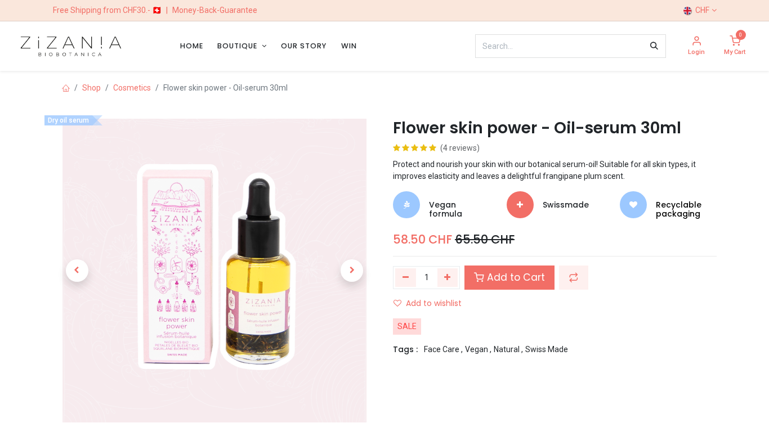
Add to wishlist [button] (434, 303)
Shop (91, 87)
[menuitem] (192, 46)
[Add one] (447, 277)
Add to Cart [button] (514, 277)
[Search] (654, 46)
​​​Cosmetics (132, 87)
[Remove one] (405, 277)
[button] (77, 270)
